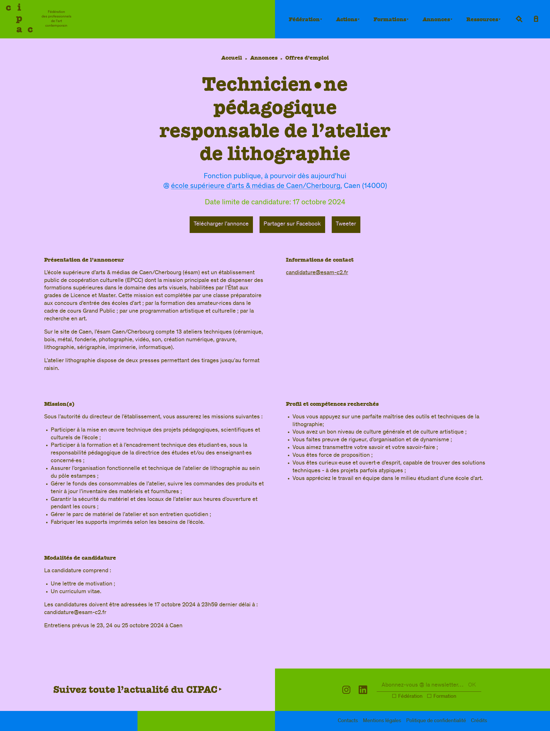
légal (382, 721)
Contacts (348, 721)
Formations (390, 19)
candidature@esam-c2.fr (317, 273)
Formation (444, 696)
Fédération (304, 19)
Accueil (231, 57)
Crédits (479, 721)
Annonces (436, 19)
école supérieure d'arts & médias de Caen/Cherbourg (255, 186)
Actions (346, 19)
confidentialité (436, 721)
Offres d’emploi (307, 57)
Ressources (482, 19)
